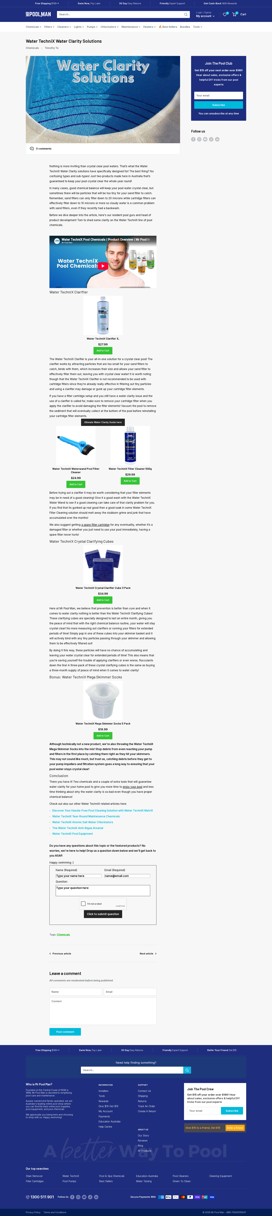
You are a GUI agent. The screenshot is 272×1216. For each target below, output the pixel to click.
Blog (140, 1145)
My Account (106, 1111)
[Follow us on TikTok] (211, 139)
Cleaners (63, 26)
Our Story (143, 1135)
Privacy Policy (33, 1212)
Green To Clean (182, 1181)
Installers (103, 1090)
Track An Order (146, 1106)
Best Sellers (106, 1181)
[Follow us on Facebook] (193, 139)
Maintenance (130, 26)
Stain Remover (34, 1176)
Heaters (148, 26)
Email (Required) (115, 870)
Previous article (62, 953)
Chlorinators (108, 26)
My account (204, 16)
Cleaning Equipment (220, 1176)
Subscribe (218, 105)
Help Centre (105, 1126)
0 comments (43, 148)
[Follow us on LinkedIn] (217, 139)
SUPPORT (143, 1084)
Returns (142, 1101)
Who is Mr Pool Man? (39, 1084)
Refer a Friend (235, 1127)
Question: (62, 881)
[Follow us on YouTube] (205, 139)
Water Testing (144, 1181)
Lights (78, 26)
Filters (48, 26)
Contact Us (144, 1090)
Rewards (103, 1101)
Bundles (185, 26)
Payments (104, 1116)
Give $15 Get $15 (108, 1106)
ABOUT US (143, 1129)
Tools (196, 26)
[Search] (186, 14)
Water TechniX (70, 1176)
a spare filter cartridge (95, 524)
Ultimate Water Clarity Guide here (103, 422)
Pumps (91, 26)
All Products (144, 1150)
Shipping (143, 1096)
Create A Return (147, 1111)
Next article (146, 953)
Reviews (142, 1140)
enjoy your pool (132, 786)
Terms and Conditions (55, 1212)
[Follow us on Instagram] (199, 139)
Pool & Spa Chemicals (112, 1176)
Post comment (65, 1031)
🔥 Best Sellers (168, 26)
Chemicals (32, 26)
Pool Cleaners (181, 1176)
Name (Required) (66, 870)
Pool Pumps (69, 1181)
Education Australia (109, 1121)
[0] (225, 14)
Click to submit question (103, 914)
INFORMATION (106, 1084)
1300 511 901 (42, 1197)
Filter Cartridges (35, 1181)
